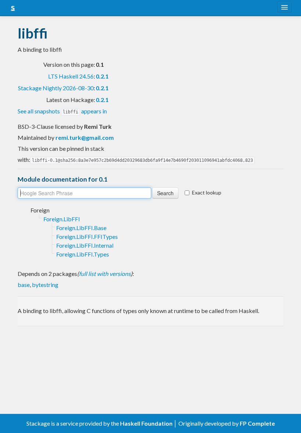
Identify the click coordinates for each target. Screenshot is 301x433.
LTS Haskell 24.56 (71, 76)
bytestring (45, 284)
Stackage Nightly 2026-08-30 (56, 87)
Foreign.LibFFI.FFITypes (87, 236)
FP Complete (257, 423)
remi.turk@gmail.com (84, 137)
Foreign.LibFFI (61, 218)
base (24, 284)
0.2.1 (102, 76)
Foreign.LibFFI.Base (81, 227)
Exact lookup (206, 192)
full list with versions (105, 273)
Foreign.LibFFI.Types (82, 254)
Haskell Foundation (146, 423)
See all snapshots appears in (62, 111)
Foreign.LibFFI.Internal (84, 245)
